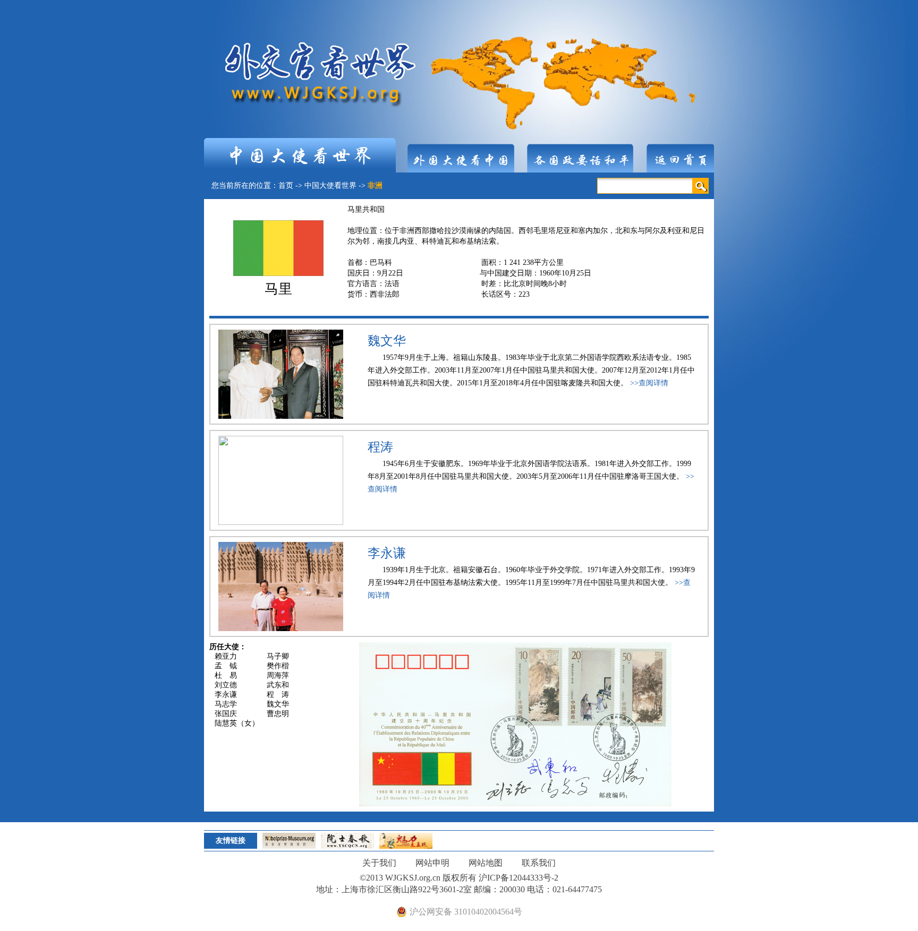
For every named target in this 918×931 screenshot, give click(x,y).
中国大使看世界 (330, 185)
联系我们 (539, 862)
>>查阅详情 (649, 383)
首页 (285, 185)
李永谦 (387, 553)
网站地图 (486, 862)
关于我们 (379, 862)
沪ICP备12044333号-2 (518, 877)
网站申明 (432, 862)
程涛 (380, 447)
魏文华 (387, 341)
